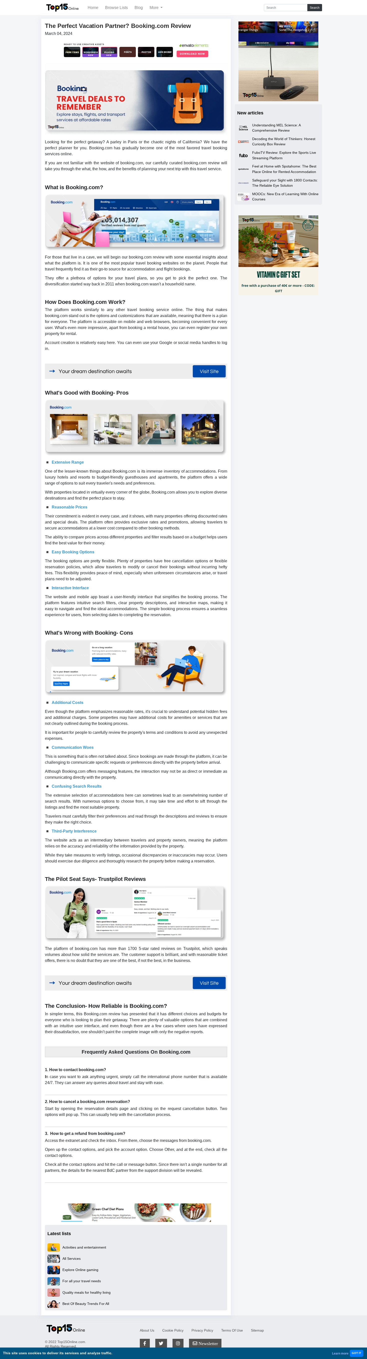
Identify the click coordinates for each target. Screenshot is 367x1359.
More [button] (155, 7)
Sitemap (257, 1330)
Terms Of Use (232, 1330)
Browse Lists (116, 7)
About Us (147, 1330)
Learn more (340, 1353)
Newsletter (207, 1343)
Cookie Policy (173, 1330)
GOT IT (356, 1353)
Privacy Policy (202, 1330)
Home (93, 7)
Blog (139, 7)
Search (315, 7)
